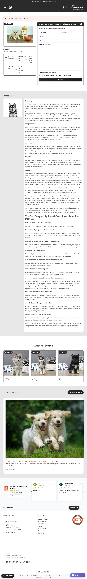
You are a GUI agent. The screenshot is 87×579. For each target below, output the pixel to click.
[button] (82, 491)
